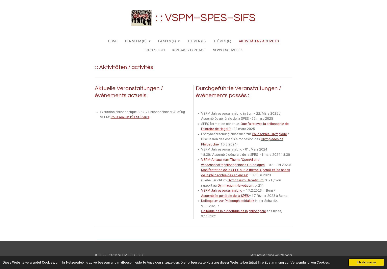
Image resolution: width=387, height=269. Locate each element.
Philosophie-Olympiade (269, 134)
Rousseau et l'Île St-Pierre (130, 117)
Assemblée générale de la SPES (225, 196)
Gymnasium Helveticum (245, 180)
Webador (286, 255)
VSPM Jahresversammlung (221, 190)
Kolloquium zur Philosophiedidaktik (227, 201)
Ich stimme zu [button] (366, 262)
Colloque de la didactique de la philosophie (233, 211)
